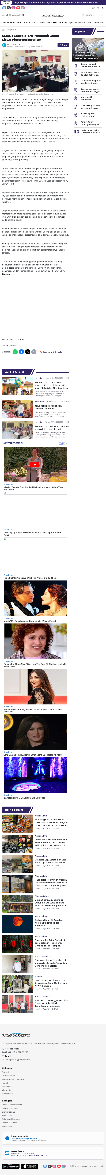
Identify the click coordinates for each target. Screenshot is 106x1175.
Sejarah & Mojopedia (11, 1119)
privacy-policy (8, 1075)
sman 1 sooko (9, 345)
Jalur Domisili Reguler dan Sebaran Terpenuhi (48, 407)
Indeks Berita (7, 1093)
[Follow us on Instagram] (13, 7)
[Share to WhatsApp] (15, 351)
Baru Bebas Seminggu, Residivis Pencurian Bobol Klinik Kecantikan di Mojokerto (51, 1003)
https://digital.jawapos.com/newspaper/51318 (29, 1155)
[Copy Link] (33, 351)
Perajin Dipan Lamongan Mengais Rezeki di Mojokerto (90, 124)
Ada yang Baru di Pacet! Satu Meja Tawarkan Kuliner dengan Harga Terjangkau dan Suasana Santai (51, 824)
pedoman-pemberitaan (13, 1079)
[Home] (3, 30)
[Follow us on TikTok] (23, 7)
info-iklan (6, 1086)
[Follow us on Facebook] (4, 7)
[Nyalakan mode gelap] (102, 8)
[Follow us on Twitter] (9, 7)
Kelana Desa (7, 1115)
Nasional (38, 976)
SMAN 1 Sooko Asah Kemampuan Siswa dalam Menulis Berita (52, 428)
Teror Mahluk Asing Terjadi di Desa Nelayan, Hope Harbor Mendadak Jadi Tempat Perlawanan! (50, 944)
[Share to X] (27, 351)
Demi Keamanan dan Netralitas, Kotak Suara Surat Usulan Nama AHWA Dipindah (51, 983)
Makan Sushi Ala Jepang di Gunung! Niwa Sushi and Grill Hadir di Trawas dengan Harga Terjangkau (51, 904)
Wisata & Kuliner (42, 816)
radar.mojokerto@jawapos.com (16, 1059)
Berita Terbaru (41, 916)
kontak (5, 1083)
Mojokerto (11, 29)
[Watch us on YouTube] (18, 7)
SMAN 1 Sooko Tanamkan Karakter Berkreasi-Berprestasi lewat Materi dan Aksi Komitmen (52, 385)
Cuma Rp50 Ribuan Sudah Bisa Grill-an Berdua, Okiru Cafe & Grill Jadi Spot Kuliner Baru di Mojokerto (51, 844)
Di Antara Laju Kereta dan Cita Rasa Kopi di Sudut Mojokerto (50, 861)
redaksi (5, 1072)
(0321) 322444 (8, 1052)
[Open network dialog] (93, 8)
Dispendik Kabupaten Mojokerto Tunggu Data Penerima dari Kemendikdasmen (91, 84)
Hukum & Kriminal (43, 956)
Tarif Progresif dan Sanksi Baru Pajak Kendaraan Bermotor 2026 (86, 57)
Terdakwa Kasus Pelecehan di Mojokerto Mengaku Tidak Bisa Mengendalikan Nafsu (51, 963)
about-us (6, 1090)
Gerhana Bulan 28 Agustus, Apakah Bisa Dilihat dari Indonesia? (49, 923)
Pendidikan (39, 378)
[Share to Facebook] (21, 351)
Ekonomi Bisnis (8, 1112)
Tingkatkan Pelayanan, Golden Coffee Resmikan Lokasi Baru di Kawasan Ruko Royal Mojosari (51, 882)
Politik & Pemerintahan (12, 1104)
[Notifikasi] (98, 8)
